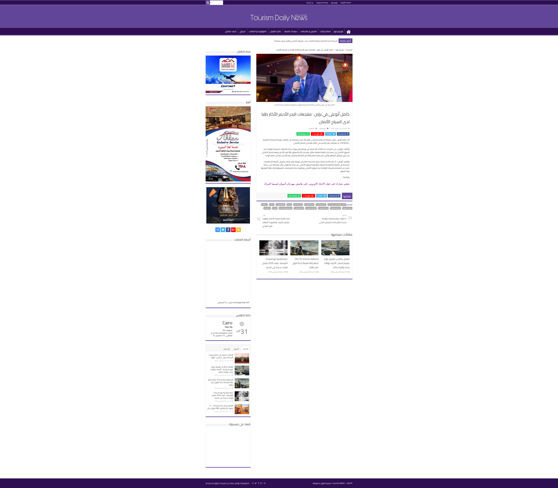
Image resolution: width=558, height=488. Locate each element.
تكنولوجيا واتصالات (258, 31)
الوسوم (226, 349)
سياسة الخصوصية (322, 2)
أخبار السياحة (321, 204)
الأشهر (236, 349)
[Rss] (238, 229)
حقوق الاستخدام (212, 483)
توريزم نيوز (334, 2)
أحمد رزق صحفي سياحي (337, 204)
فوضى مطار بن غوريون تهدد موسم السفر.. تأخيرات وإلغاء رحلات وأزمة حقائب (336, 263)
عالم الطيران (275, 31)
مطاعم (267, 208)
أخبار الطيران (309, 204)
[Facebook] (228, 229)
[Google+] (233, 229)
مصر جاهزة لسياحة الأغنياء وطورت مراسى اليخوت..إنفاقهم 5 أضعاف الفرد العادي (276, 221)
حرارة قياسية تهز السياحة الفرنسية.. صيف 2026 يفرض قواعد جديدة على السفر (275, 263)
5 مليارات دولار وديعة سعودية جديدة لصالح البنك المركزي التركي (333, 219)
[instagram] (217, 229)
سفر (272, 204)
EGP (247, 302)
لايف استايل (230, 31)
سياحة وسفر (324, 208)
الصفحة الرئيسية (345, 2)
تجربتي (242, 31)
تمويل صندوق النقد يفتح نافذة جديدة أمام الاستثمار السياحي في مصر (309, 41)
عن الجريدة (310, 2)
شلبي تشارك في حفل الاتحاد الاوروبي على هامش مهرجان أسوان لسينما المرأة (306, 183)
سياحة (265, 204)
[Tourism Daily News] (279, 15)
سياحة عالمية (290, 31)
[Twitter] (223, 229)
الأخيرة (245, 349)
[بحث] (208, 2)
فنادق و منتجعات (308, 31)
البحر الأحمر (298, 204)
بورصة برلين (280, 204)
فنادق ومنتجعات (285, 208)
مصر (275, 208)
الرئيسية (348, 31)
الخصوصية (245, 483)
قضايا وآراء (325, 31)
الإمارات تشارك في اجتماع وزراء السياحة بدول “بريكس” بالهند (221, 356)
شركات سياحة (311, 208)
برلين (289, 204)
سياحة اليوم (347, 208)
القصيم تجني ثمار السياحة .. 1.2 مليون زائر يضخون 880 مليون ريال (220, 407)
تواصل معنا (234, 483)
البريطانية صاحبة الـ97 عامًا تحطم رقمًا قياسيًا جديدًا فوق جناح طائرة (306, 263)
